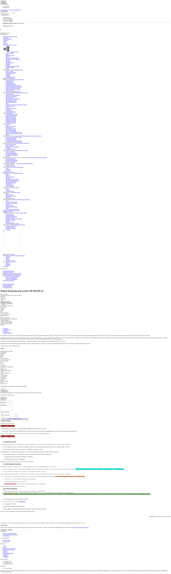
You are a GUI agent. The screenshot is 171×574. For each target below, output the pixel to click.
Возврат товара (6, 540)
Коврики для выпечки (11, 117)
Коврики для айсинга (11, 116)
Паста (7, 200)
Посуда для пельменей (11, 131)
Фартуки (8, 262)
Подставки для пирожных (12, 155)
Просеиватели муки (10, 105)
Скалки (7, 107)
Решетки (8, 156)
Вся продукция (4, 11)
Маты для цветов (10, 145)
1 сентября (5, 43)
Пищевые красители (18, 173)
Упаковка (5, 555)
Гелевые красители (10, 176)
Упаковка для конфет (8, 211)
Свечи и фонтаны (10, 73)
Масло (7, 188)
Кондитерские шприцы (11, 139)
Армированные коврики (11, 115)
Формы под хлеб (9, 90)
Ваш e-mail (3, 402)
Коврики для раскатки (11, 120)
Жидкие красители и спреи (12, 179)
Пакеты (7, 221)
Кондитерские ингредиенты (23, 199)
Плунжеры (8, 148)
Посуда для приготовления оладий (14, 132)
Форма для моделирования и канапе (14, 133)
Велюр (7, 193)
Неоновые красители (10, 182)
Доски (7, 125)
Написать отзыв (4, 391)
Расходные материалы (20, 255)
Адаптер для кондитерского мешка (14, 137)
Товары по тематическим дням (10, 36)
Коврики (11, 113)
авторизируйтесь (10, 392)
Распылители (9, 184)
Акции (4, 546)
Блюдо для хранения (10, 151)
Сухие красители (10, 186)
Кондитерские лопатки (11, 101)
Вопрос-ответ (6, 332)
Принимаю (10, 529)
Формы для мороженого (11, 161)
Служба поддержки (5, 538)
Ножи (7, 103)
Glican (7, 54)
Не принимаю (3, 529)
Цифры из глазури (17, 273)
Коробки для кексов (10, 217)
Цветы (7, 68)
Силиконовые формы (11, 84)
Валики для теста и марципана (13, 95)
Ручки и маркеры (10, 185)
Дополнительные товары (9, 254)
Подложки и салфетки (20, 224)
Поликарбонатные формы (12, 160)
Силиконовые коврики (11, 121)
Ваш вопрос (3, 405)
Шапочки (8, 264)
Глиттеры (8, 178)
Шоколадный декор (10, 198)
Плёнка (7, 258)
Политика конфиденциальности (10, 534)
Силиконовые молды (10, 149)
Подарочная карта (16, 274)
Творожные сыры (10, 191)
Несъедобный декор (18, 69)
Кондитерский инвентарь (22, 92)
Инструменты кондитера (8, 78)
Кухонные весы (9, 110)
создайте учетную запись (22, 392)
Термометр (8, 109)
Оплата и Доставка (7, 333)
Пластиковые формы (10, 158)
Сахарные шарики (10, 67)
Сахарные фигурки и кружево (13, 66)
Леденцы (8, 60)
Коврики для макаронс (11, 119)
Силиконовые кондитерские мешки (14, 141)
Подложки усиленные (11, 228)
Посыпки (8, 63)
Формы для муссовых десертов (13, 87)
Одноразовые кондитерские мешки (14, 140)
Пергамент (8, 256)
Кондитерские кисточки (11, 99)
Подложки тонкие (10, 227)
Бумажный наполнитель (11, 216)
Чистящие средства (10, 260)
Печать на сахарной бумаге (12, 277)
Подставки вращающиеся (12, 154)
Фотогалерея (6, 535)
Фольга (7, 259)
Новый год (5, 552)
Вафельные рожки (10, 55)
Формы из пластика (10, 166)
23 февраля (5, 40)
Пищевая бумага (9, 62)
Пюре (7, 208)
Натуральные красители (11, 181)
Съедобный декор (14, 51)
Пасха (4, 42)
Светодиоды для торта (11, 72)
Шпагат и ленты (9, 222)
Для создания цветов (19, 167)
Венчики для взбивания (11, 96)
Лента (7, 168)
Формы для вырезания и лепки (26, 163)
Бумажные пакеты (10, 215)
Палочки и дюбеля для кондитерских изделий (16, 104)
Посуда (9, 123)
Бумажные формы (10, 80)
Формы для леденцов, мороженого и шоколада (36, 157)
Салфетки (8, 229)
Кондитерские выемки (11, 144)
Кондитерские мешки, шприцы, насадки (32, 135)
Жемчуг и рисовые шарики (12, 57)
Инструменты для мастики (23, 143)
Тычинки (8, 170)
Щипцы (7, 134)
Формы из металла (10, 164)
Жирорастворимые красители (12, 180)
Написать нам (6, 541)
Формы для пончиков (11, 111)
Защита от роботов (5, 411)
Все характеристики (5, 317)
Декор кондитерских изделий (10, 44)
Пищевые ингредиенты (8, 172)
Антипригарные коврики (11, 114)
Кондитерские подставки (22, 150)
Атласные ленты (9, 214)
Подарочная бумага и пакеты (12, 223)
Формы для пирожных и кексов (13, 89)
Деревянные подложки (11, 226)
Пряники (8, 65)
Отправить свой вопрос (6, 420)
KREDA (8, 175)
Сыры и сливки (15, 187)
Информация (3, 531)
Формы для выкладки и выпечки (13, 85)
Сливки (7, 190)
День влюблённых (7, 38)
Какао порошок (9, 194)
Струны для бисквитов (11, 108)
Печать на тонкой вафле (11, 278)
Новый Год (5, 37)
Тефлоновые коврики (11, 122)
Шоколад (8, 197)
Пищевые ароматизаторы (11, 206)
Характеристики (7, 329)
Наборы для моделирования (12, 146)
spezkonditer (22, 501)
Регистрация (6, 7)
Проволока (8, 169)
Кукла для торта (9, 71)
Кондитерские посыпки (8, 271)
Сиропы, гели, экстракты (11, 202)
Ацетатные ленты (10, 93)
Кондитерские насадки (11, 138)
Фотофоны (5, 266)
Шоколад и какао (16, 192)
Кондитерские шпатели (11, 102)
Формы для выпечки (18, 79)
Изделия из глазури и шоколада (13, 59)
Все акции (11, 280)
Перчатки (8, 265)
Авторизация (6, 6)
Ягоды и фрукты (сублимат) (12, 209)
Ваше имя (3, 399)
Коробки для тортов (10, 220)
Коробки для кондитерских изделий (14, 218)
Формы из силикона (10, 162)
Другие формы (9, 81)
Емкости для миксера (11, 126)
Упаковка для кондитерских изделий (11, 210)
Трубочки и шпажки (10, 77)
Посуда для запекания (11, 129)
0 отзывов (3, 304)
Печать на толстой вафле (11, 279)
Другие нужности (10, 97)
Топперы (8, 74)
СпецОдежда (13, 261)
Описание (5, 328)
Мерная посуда (9, 127)
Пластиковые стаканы (11, 128)
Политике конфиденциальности (81, 527)
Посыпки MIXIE (9, 53)
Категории (3, 543)
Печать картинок (16, 275)
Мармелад (8, 61)
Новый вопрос (4, 398)
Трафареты (8, 75)
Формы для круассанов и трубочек (14, 86)
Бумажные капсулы (7, 287)
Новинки (10, 272)
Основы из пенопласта (11, 152)
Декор (4, 547)
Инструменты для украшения (12, 98)
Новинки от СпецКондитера (9, 533)
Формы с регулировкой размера (13, 91)
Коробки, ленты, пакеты (21, 212)
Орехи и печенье (10, 205)
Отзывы (5, 330)
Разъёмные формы (10, 83)
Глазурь (7, 56)
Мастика (8, 204)
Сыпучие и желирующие (11, 203)
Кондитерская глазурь (11, 196)
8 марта (5, 41)
